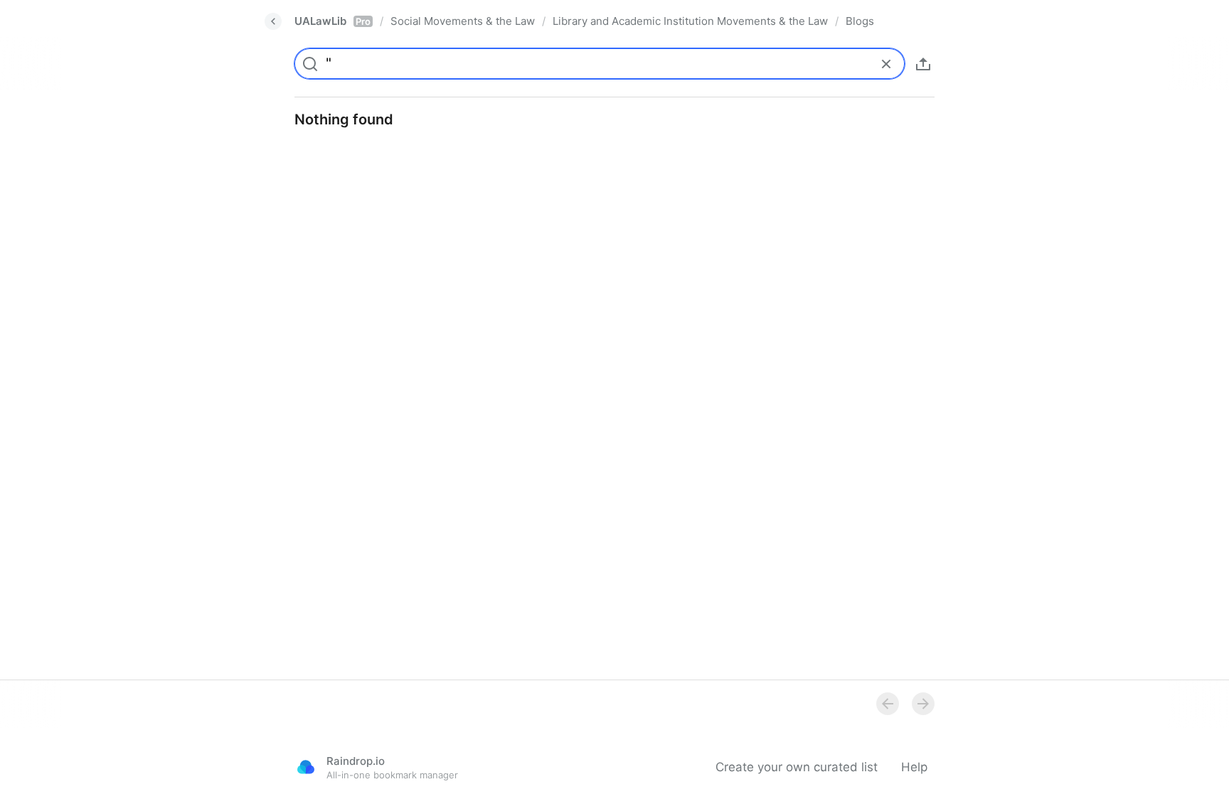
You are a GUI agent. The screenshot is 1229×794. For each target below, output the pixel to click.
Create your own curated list (796, 767)
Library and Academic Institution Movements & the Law (690, 21)
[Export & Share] (923, 64)
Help (914, 767)
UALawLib (332, 21)
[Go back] (273, 21)
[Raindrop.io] (305, 767)
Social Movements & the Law (462, 21)
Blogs (860, 21)
